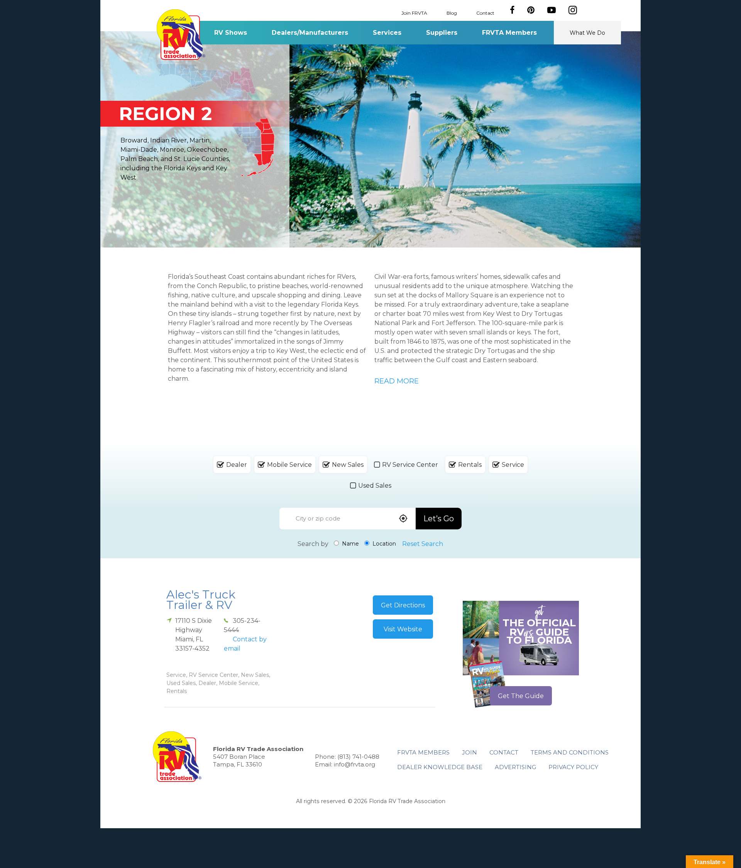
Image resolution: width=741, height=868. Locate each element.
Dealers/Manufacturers (310, 32)
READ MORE (396, 381)
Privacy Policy (573, 767)
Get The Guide (521, 696)
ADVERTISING (515, 767)
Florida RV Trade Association (180, 34)
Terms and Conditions (570, 752)
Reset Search (422, 544)
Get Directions (403, 605)
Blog (452, 12)
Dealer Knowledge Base (439, 767)
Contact (485, 12)
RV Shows (230, 32)
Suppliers (441, 32)
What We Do (587, 32)
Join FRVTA (414, 12)
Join (469, 752)
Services (387, 32)
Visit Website (403, 629)
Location (383, 543)
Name (349, 543)
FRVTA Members (509, 32)
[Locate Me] (403, 519)
